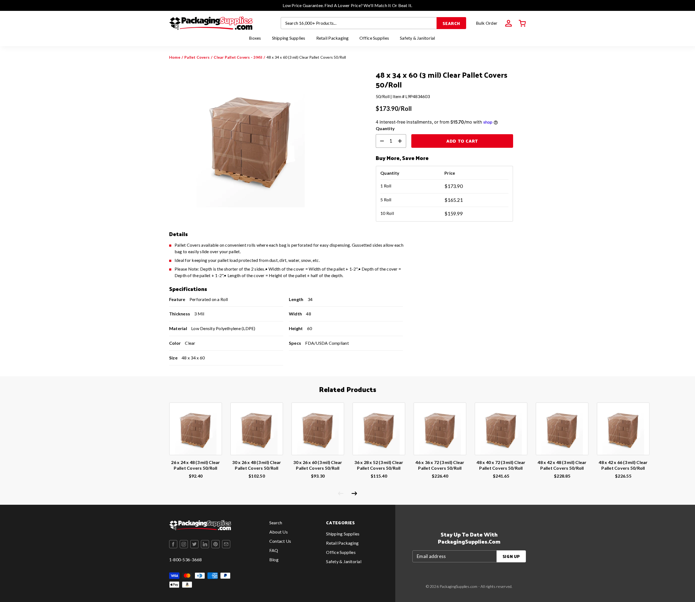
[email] (226, 544)
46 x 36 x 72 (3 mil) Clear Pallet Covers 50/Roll (439, 465)
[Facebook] (173, 544)
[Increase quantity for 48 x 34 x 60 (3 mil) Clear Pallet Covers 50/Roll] (402, 141)
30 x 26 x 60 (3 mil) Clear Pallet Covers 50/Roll (317, 465)
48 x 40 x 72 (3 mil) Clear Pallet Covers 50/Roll (500, 465)
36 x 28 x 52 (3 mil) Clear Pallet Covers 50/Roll (378, 465)
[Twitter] (194, 544)
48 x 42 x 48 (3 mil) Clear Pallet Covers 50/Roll (562, 465)
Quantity (385, 128)
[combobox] (359, 23)
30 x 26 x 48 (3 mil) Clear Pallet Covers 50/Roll (256, 465)
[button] (522, 23)
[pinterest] (215, 544)
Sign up (511, 556)
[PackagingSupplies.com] (210, 23)
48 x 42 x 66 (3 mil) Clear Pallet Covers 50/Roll (623, 465)
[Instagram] (184, 544)
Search (451, 23)
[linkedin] (205, 544)
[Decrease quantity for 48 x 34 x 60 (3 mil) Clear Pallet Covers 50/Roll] (380, 141)
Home (174, 57)
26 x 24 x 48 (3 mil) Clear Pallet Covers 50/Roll (195, 465)
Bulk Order (486, 23)
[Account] (508, 23)
